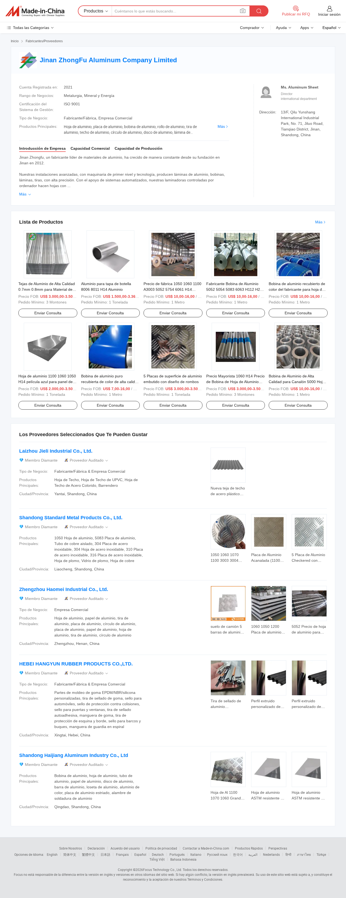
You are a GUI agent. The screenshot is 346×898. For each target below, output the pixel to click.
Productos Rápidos (249, 848)
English (52, 854)
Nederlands (271, 854)
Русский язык (217, 854)
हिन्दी (288, 854)
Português (177, 854)
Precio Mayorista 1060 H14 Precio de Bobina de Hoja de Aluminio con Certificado (235, 382)
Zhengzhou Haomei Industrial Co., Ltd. (63, 589)
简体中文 (69, 854)
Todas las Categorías (31, 27)
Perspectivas (277, 848)
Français (122, 854)
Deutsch (158, 854)
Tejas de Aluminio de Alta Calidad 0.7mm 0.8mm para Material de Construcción (46, 289)
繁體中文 (88, 854)
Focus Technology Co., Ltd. (162, 869)
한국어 (238, 854)
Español (140, 854)
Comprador (250, 27)
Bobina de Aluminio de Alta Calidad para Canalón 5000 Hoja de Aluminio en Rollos (297, 382)
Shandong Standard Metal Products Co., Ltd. (70, 517)
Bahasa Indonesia (183, 859)
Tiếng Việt (157, 859)
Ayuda (281, 27)
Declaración (96, 848)
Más (221, 126)
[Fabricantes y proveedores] (34, 11)
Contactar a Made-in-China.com (206, 848)
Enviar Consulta (47, 313)
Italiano (195, 854)
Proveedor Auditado (89, 460)
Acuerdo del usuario (125, 848)
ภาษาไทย (304, 854)
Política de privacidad (161, 848)
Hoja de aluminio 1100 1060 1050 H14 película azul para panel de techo (47, 382)
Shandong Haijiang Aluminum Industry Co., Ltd (73, 755)
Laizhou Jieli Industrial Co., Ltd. (55, 451)
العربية (252, 854)
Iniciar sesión (329, 14)
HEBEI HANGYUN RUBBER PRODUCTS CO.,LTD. (76, 664)
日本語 (105, 854)
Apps (304, 27)
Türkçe (321, 854)
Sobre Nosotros (70, 848)
